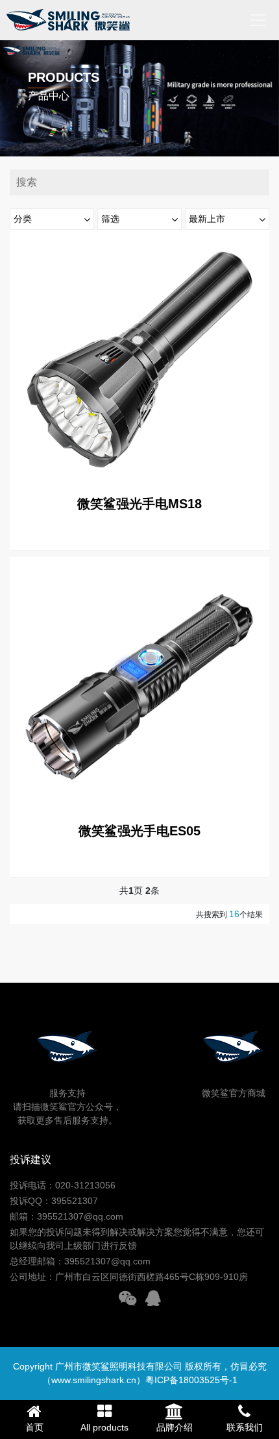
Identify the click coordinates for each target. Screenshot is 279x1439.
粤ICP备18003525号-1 (191, 1380)
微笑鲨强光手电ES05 (139, 831)
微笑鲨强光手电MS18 (139, 504)
